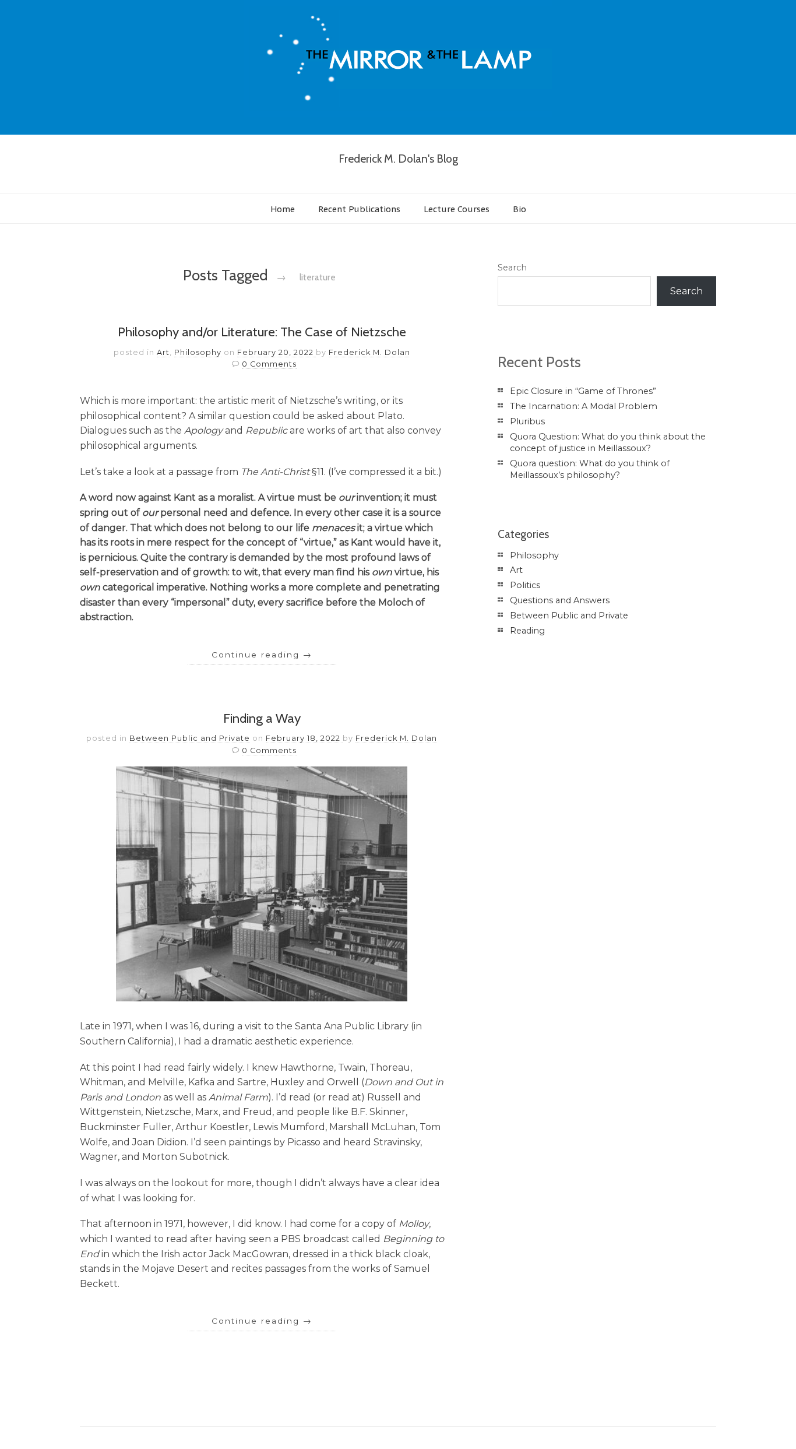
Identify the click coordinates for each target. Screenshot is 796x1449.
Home (282, 208)
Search (512, 267)
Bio (519, 208)
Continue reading (262, 654)
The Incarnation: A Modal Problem (583, 406)
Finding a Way (262, 718)
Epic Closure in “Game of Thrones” (583, 391)
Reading (527, 630)
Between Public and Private (189, 738)
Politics (525, 585)
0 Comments (269, 364)
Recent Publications (359, 208)
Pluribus (527, 421)
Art (163, 352)
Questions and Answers (560, 600)
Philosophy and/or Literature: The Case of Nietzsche (262, 331)
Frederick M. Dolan (369, 352)
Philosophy (197, 352)
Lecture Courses (456, 208)
